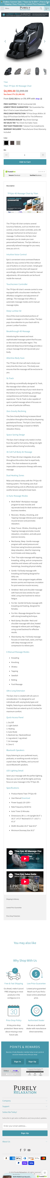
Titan (6, 82)
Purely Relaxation (20, 1172)
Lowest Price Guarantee (13, 908)
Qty (5, 150)
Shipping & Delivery (12, 899)
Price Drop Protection (13, 916)
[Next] (44, 41)
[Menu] (1, 8)
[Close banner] (47, 3)
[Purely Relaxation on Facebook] (20, 1150)
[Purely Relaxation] (25, 8)
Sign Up (32, 1062)
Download (26, 798)
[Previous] (5, 41)
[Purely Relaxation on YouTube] (29, 1150)
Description (10, 186)
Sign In (17, 1062)
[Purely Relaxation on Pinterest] (25, 1150)
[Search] (41, 8)
